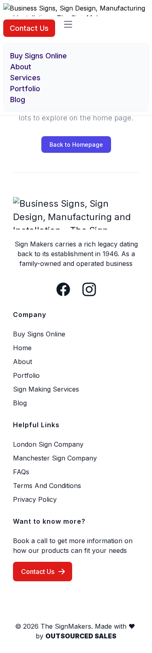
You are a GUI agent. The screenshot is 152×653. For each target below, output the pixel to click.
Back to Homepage (76, 144)
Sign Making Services (46, 389)
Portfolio (25, 88)
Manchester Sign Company (55, 458)
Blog (17, 99)
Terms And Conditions (47, 486)
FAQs (21, 472)
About (20, 66)
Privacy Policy (35, 499)
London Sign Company (48, 444)
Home (22, 348)
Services (25, 77)
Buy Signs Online (38, 55)
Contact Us (29, 28)
